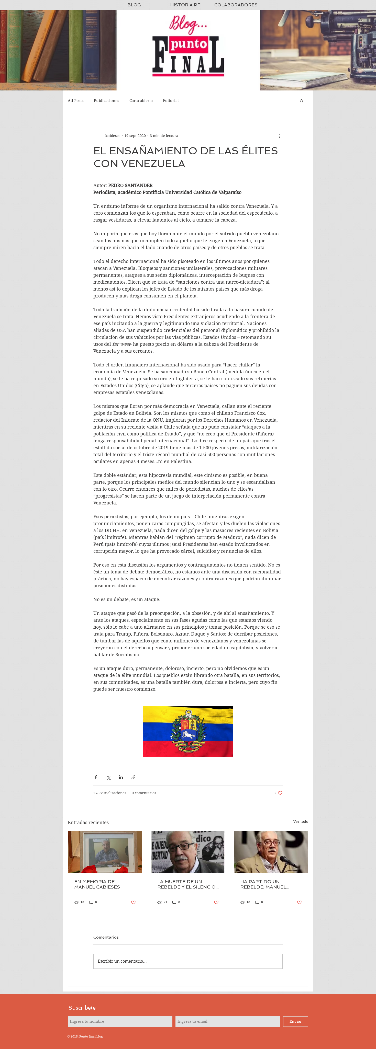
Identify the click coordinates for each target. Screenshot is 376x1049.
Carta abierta (141, 100)
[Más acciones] (280, 136)
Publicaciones (106, 100)
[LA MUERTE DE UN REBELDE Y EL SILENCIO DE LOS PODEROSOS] (188, 852)
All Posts (76, 100)
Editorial (171, 100)
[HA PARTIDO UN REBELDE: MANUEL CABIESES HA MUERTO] (271, 852)
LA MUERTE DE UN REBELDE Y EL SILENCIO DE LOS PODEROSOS (186, 884)
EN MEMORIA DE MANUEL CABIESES (97, 884)
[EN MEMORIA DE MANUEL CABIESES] (105, 852)
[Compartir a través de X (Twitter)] (108, 777)
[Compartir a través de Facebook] (95, 777)
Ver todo (300, 821)
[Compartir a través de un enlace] (133, 777)
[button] (301, 101)
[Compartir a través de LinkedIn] (120, 777)
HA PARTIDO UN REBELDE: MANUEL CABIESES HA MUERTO (267, 884)
